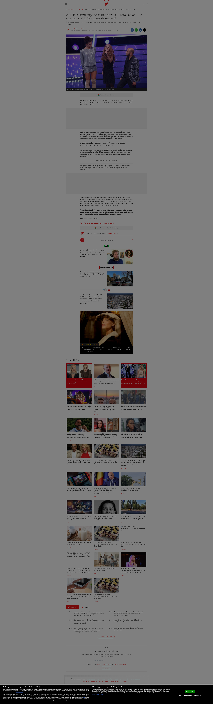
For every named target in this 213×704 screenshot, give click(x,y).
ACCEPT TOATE (190, 691)
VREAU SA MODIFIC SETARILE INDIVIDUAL (190, 696)
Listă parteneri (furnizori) (97, 694)
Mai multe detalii (19, 692)
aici (84, 697)
